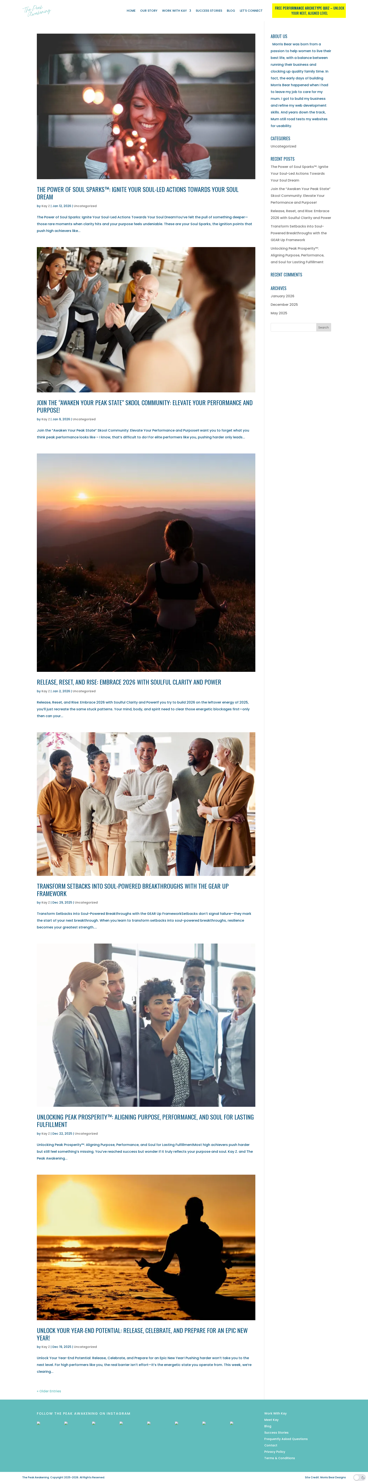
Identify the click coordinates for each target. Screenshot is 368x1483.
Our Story (148, 11)
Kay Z (46, 206)
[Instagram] (49, 1434)
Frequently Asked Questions (286, 1439)
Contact (270, 1445)
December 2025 (284, 304)
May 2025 (279, 313)
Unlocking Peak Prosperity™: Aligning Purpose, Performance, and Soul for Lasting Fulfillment (145, 1120)
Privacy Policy (274, 1452)
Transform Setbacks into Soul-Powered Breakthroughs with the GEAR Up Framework (133, 889)
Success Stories (209, 11)
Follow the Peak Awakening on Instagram (84, 1413)
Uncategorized (85, 206)
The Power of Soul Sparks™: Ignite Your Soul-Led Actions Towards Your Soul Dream (138, 192)
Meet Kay (271, 1420)
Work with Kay (174, 11)
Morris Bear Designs (333, 1477)
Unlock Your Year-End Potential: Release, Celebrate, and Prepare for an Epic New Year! (142, 1334)
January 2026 (282, 296)
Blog (231, 11)
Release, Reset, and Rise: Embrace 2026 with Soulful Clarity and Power (129, 681)
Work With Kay (275, 1414)
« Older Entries (49, 1391)
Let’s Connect (251, 11)
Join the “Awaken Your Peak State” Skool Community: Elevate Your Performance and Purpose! (145, 406)
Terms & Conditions (279, 1458)
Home (131, 11)
